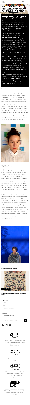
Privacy (4, 305)
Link (15, 283)
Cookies (4, 302)
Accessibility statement (8, 308)
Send (25, 320)
